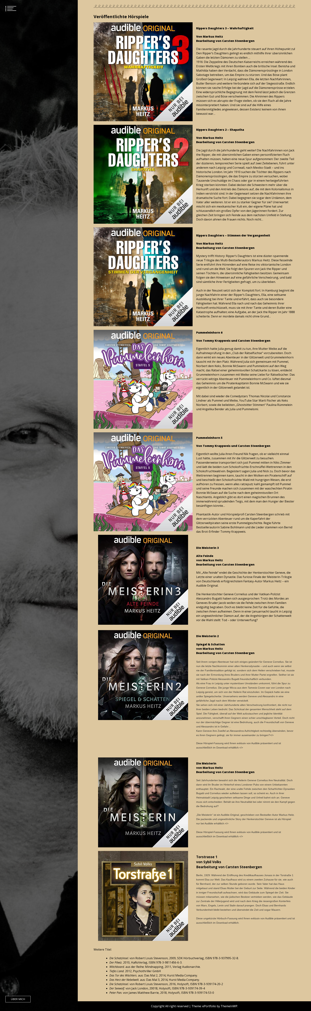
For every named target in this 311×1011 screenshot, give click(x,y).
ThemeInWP (229, 1006)
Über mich (18, 999)
